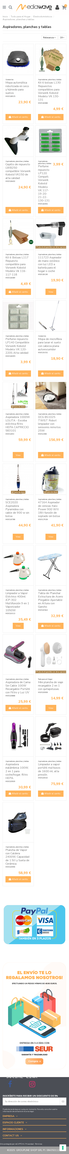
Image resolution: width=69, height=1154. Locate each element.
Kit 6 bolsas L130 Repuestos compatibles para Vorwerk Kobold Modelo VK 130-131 (49, 91)
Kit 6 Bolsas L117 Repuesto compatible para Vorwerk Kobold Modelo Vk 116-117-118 (16, 266)
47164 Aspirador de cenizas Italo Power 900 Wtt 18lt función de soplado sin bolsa (49, 509)
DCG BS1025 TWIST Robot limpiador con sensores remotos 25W (49, 424)
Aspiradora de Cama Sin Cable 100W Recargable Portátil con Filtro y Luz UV (17, 687)
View (50, 291)
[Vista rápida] (31, 54)
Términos (38, 1144)
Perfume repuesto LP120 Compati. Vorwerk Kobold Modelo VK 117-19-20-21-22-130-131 (44, 183)
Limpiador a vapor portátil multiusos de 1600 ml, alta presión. (49, 769)
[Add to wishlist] (31, 48)
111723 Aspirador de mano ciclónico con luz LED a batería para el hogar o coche (49, 264)
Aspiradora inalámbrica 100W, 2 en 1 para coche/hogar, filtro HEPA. (17, 771)
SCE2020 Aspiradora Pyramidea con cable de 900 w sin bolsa (17, 509)
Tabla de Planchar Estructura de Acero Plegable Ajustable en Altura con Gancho (50, 600)
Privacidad (29, 1144)
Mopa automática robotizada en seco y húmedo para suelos (17, 88)
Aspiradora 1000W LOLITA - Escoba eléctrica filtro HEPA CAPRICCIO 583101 (17, 424)
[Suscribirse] (63, 1101)
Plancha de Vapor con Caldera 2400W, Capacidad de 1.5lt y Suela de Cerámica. (17, 857)
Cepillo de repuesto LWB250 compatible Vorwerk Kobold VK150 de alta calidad (18, 171)
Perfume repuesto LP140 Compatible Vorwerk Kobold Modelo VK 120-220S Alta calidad (17, 346)
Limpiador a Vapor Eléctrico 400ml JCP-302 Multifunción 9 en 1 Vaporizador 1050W (17, 601)
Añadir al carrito (20, 117)
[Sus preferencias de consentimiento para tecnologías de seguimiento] (62, 1147)
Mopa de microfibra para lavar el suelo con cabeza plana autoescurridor (50, 344)
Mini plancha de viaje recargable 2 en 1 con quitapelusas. (50, 685)
